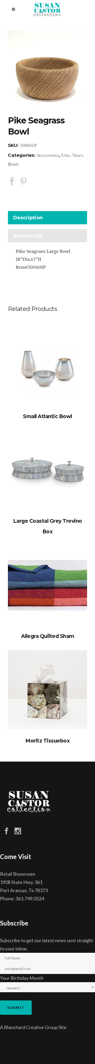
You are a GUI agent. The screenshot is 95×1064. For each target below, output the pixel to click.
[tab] (47, 219)
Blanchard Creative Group (31, 1027)
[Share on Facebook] (12, 181)
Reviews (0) (27, 236)
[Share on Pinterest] (23, 181)
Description (28, 218)
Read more (47, 365)
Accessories (48, 155)
